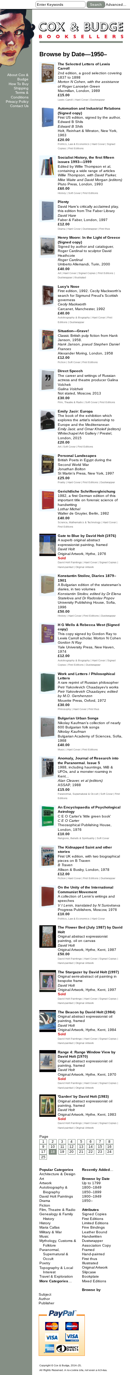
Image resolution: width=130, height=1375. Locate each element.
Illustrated (90, 1263)
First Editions (92, 1219)
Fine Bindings (93, 1227)
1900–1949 (91, 1196)
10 (53, 1147)
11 (62, 1147)
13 (81, 1147)
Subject (45, 1294)
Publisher (46, 1303)
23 (100, 1152)
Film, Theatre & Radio (57, 1210)
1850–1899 (91, 1192)
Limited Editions (95, 1223)
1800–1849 (91, 1187)
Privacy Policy (17, 101)
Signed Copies (94, 1214)
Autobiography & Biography (53, 1189)
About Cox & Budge (18, 77)
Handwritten (92, 1236)
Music (44, 1236)
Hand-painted (93, 1254)
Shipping (21, 88)
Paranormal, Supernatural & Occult (53, 1254)
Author (44, 1299)
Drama (44, 1201)
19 (62, 1152)
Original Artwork (95, 1267)
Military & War (50, 1232)
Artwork (45, 1183)
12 (71, 1147)
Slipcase (89, 1272)
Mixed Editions (94, 1281)
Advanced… (116, 4)
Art (41, 1179)
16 (109, 1147)
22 (90, 1152)
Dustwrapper (92, 1241)
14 (90, 1147)
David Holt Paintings (56, 1196)
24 (109, 1152)
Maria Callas (49, 1227)
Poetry (44, 1263)
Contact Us (19, 106)
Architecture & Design (57, 1174)
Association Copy (96, 1245)
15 (100, 1147)
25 (43, 1157)
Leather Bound (94, 1232)
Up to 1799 (91, 1183)
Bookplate (90, 1276)
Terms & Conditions (20, 95)
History (45, 1223)
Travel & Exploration (56, 1276)
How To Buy (19, 84)
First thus (89, 1259)
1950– (87, 1201)
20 (71, 1152)
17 (43, 1152)
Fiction (44, 1205)
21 (81, 1152)
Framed (88, 1250)
